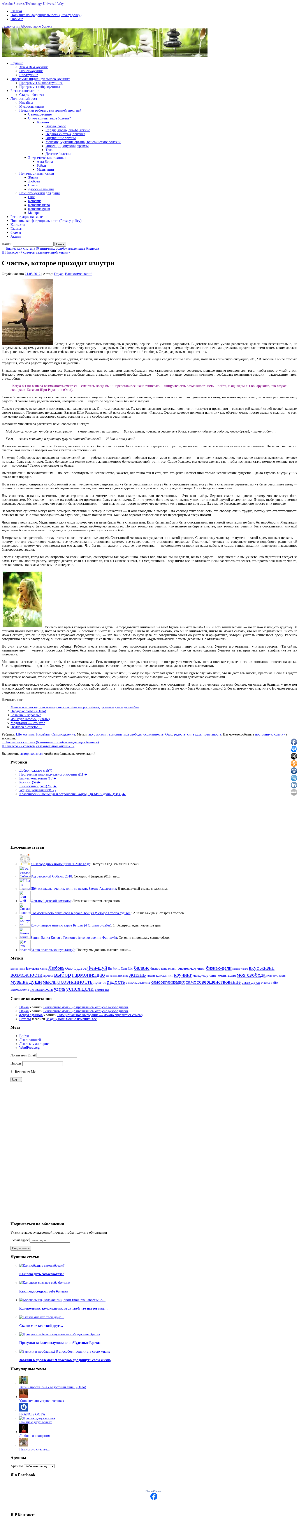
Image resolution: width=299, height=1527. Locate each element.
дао (101, 975)
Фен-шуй (97, 968)
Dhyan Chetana (154, 1491)
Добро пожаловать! (35, 770)
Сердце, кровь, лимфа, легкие (68, 130)
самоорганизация (168, 982)
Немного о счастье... (34, 1449)
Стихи (33, 185)
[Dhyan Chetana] (153, 1499)
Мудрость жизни (31, 106)
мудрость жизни (276, 975)
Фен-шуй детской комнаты (51, 901)
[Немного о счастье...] (23, 1445)
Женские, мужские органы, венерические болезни (83, 142)
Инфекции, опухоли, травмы (67, 146)
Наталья (25, 1019)
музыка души (26, 982)
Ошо (168, 734)
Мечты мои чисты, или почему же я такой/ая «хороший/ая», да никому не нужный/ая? (75, 707)
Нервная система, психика (65, 134)
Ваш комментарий (78, 274)
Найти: (7, 244)
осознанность (153, 734)
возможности (26, 975)
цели (87, 988)
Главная (16, 11)
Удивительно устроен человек (41, 1401)
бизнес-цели (219, 968)
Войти (24, 1036)
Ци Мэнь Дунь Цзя (120, 968)
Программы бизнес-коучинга (41, 83)
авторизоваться (31, 753)
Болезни (43, 122)
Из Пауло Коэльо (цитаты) (30, 719)
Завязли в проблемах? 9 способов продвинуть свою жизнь (65, 1360)
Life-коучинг (28, 75)
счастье (265, 982)
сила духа (194, 734)
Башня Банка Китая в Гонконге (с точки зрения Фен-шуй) (74, 937)
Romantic (34, 201)
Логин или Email (23, 1055)
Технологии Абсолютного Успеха (27, 26)
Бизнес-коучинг (31, 71)
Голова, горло (56, 126)
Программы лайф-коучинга (39, 87)
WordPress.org (29, 1047)
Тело (49, 150)
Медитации (45, 169)
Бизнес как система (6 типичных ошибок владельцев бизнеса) (50, 248)
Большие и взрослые (26, 715)
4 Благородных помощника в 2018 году (60, 864)
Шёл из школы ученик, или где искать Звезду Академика (73, 888)
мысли (49, 982)
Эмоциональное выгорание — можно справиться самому (100, 1015)
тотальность (212, 734)
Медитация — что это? (28, 723)
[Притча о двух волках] (37, 1418)
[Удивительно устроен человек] (23, 1397)
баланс (142, 968)
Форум (16, 232)
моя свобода (132, 734)
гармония (114, 734)
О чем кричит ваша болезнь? (49, 118)
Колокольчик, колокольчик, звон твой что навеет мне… (63, 1308)
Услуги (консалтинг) (37, 790)
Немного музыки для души (39, 193)
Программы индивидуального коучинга (40, 79)
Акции (16, 236)
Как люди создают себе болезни (43, 1291)
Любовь (34, 181)
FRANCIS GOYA (32, 1414)
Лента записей (30, 1040)
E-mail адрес (20, 1240)
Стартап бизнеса (31, 94)
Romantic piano (39, 205)
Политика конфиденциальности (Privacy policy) (46, 15)
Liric (31, 197)
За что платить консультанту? (53, 950)
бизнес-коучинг (191, 968)
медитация (227, 975)
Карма (43, 968)
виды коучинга (240, 969)
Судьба (80, 968)
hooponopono (18, 969)
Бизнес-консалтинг (25, 91)
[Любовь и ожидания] (23, 1432)
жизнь (137, 974)
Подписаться (21, 1248)
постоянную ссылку (270, 734)
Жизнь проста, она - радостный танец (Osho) (52, 1387)
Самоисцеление (40, 114)
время (48, 975)
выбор (62, 974)
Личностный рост (24, 98)
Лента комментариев (34, 1043)
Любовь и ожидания (34, 1436)
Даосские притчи (41, 189)
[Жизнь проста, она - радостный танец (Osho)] (23, 1383)
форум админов (31, 1015)
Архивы (17, 1466)
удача (59, 989)
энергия (102, 989)
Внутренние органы (61, 138)
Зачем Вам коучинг (33, 67)
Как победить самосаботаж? (41, 1274)
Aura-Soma (45, 161)
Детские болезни (58, 154)
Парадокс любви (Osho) (28, 711)
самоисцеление (138, 982)
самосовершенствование (213, 982)
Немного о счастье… (26, 727)
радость (179, 734)
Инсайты (26, 102)
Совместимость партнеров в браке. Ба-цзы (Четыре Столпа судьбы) (81, 913)
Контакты (18, 224)
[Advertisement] (32, 818)
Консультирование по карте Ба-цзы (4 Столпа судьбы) (71, 925)
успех (73, 988)
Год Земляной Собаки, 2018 (51, 876)
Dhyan (58, 274)
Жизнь (33, 177)
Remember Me (25, 1071)
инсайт (151, 975)
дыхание (123, 975)
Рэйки (41, 165)
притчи (99, 982)
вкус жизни (97, 734)
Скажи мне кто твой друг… (41, 1325)
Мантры (34, 213)
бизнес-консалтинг (163, 968)
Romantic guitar (39, 209)
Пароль (16, 1063)
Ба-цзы (32, 968)
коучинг (183, 975)
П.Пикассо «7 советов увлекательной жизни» (38, 252)
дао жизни (111, 976)
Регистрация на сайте (27, 217)
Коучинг (17, 63)
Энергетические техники (47, 157)
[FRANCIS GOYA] (23, 1410)
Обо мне (17, 19)
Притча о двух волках (35, 1422)
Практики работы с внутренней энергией (50, 110)
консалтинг (164, 975)
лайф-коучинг (205, 975)
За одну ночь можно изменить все (71, 1019)
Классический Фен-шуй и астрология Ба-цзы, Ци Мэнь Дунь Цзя (71, 794)
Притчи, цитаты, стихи (36, 173)
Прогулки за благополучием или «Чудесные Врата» (60, 1343)
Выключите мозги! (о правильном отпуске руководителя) (86, 1007)
